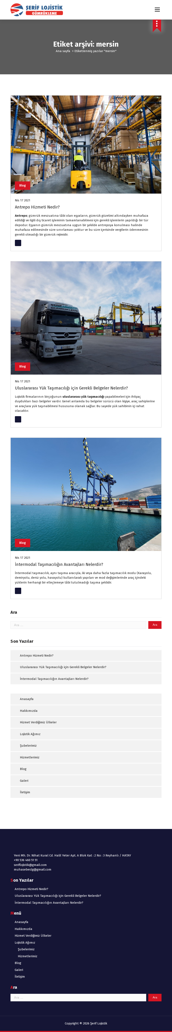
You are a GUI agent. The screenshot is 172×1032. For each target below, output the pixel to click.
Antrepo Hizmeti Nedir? (37, 207)
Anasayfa (27, 699)
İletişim (25, 792)
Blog (22, 185)
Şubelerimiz (28, 745)
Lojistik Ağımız (30, 734)
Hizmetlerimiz (29, 757)
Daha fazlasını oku (29, 243)
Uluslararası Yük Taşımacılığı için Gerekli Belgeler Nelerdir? (71, 388)
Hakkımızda (29, 711)
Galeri (24, 781)
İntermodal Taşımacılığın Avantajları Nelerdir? (59, 564)
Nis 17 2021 (22, 200)
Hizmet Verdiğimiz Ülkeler (38, 722)
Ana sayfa (63, 51)
